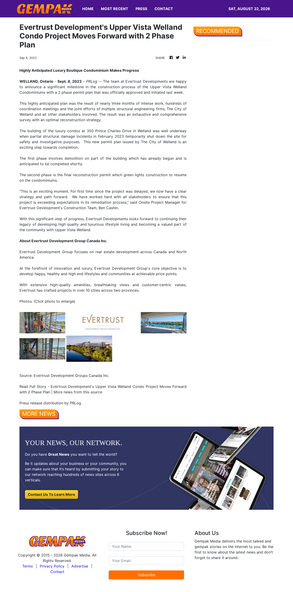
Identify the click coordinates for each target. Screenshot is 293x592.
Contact (57, 571)
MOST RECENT (114, 8)
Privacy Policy (52, 566)
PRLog (91, 81)
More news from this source (78, 392)
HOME (88, 8)
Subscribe (146, 575)
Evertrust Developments (146, 81)
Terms (27, 566)
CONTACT (164, 8)
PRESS (141, 8)
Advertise (79, 566)
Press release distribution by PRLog (50, 403)
